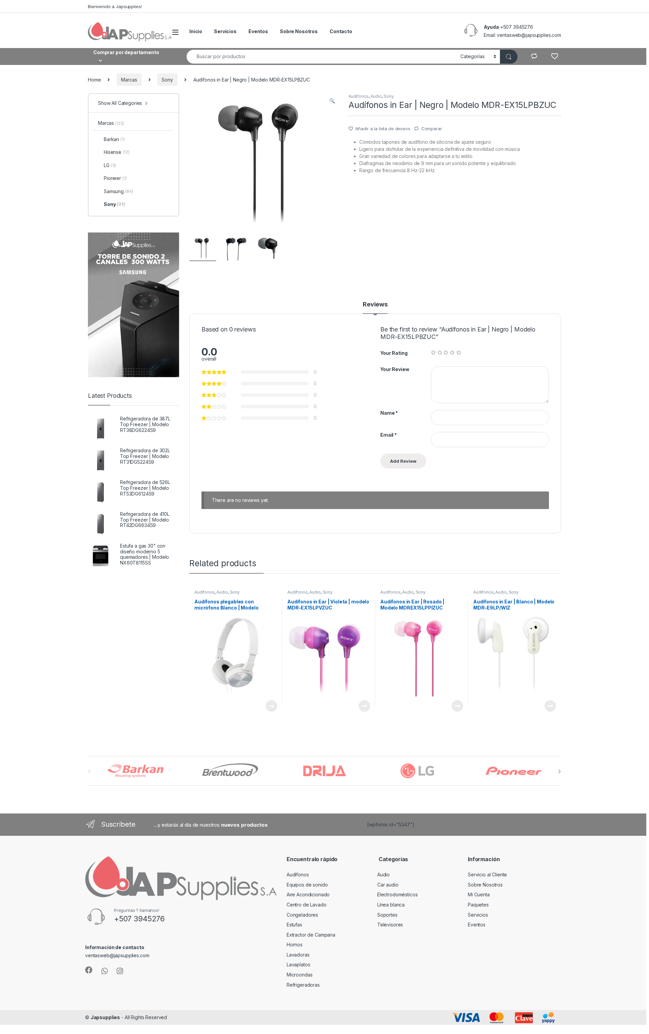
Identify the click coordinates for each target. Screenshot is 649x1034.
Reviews (375, 304)
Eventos (258, 31)
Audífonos (358, 96)
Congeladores (302, 915)
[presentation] (559, 771)
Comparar (431, 128)
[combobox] (322, 57)
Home (94, 80)
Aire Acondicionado (308, 894)
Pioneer (115, 178)
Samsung (118, 191)
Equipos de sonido (307, 885)
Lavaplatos (298, 964)
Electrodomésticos (397, 894)
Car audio (388, 885)
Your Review (394, 369)
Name (389, 413)
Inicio (195, 31)
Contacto (341, 31)
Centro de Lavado (307, 904)
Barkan (114, 139)
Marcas (129, 80)
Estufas (294, 924)
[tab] (375, 307)
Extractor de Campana (311, 935)
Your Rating (393, 353)
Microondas (300, 975)
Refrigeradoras (303, 985)
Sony (167, 80)
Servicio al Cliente (487, 874)
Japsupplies (105, 1017)
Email (388, 435)
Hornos (295, 944)
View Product (268, 706)
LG (110, 165)
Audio (376, 96)
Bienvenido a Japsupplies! (115, 6)
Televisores (390, 924)
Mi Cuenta (479, 894)
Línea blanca (391, 904)
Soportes (387, 915)
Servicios (225, 31)
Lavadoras (298, 955)
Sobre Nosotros (299, 31)
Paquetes (478, 904)
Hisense (116, 152)
